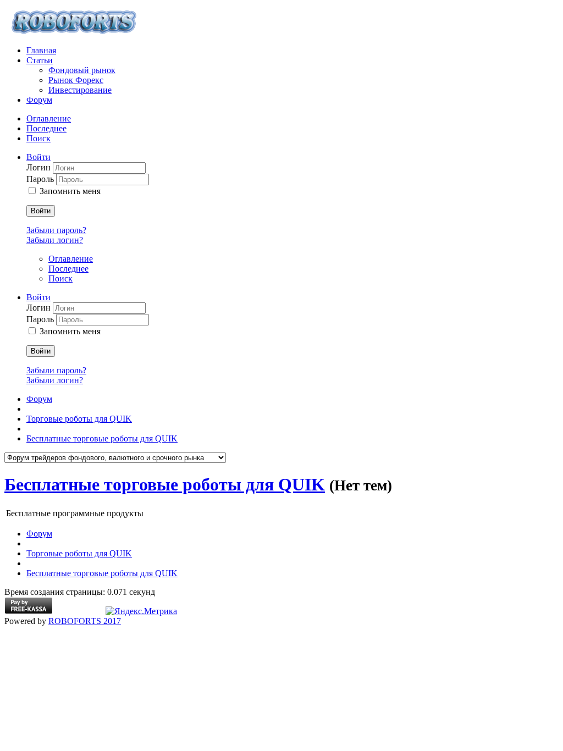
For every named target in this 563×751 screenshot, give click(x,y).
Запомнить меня (70, 191)
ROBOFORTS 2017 (84, 621)
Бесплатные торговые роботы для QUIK (102, 438)
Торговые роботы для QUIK (79, 418)
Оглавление (48, 118)
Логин (39, 167)
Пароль (41, 179)
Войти (41, 211)
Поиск (38, 138)
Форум (39, 399)
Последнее (46, 128)
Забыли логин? (54, 240)
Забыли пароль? (56, 230)
